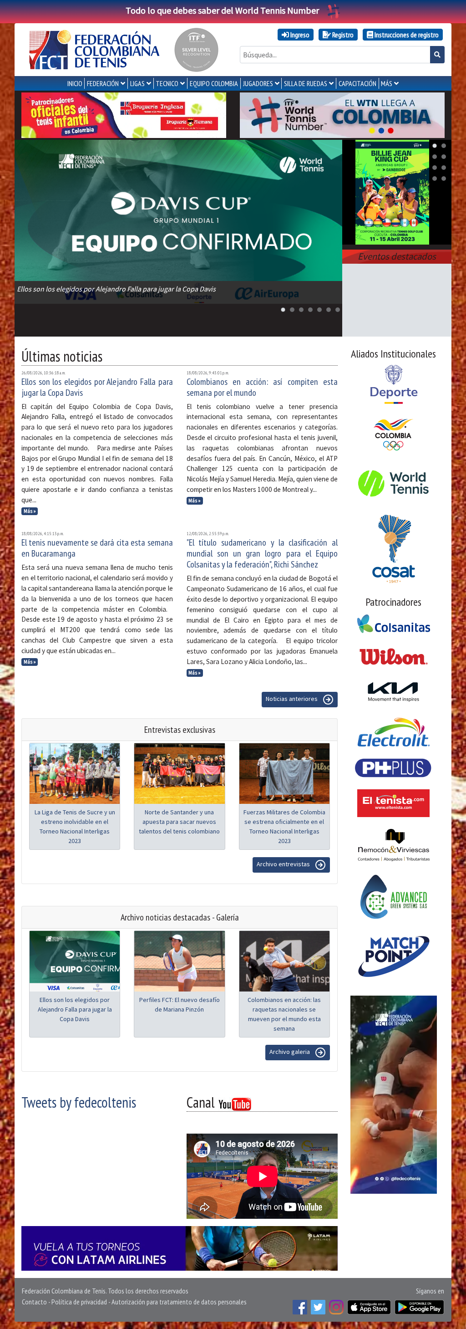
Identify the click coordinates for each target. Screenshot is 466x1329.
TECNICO (167, 83)
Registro (342, 34)
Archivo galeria (290, 1052)
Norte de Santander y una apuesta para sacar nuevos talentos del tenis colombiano (179, 821)
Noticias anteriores (292, 699)
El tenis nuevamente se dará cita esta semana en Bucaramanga (97, 548)
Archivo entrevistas (284, 864)
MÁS (386, 83)
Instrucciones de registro (406, 34)
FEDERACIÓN (103, 83)
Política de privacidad (79, 1301)
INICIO (74, 83)
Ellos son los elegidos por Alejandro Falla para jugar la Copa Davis (97, 387)
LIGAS (137, 83)
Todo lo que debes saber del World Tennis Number (222, 10)
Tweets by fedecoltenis (78, 1102)
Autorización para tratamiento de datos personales (179, 1301)
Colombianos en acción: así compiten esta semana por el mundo (262, 387)
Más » (30, 511)
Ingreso (299, 34)
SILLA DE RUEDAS (305, 83)
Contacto (34, 1301)
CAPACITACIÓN (357, 83)
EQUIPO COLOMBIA (214, 83)
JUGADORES (258, 83)
